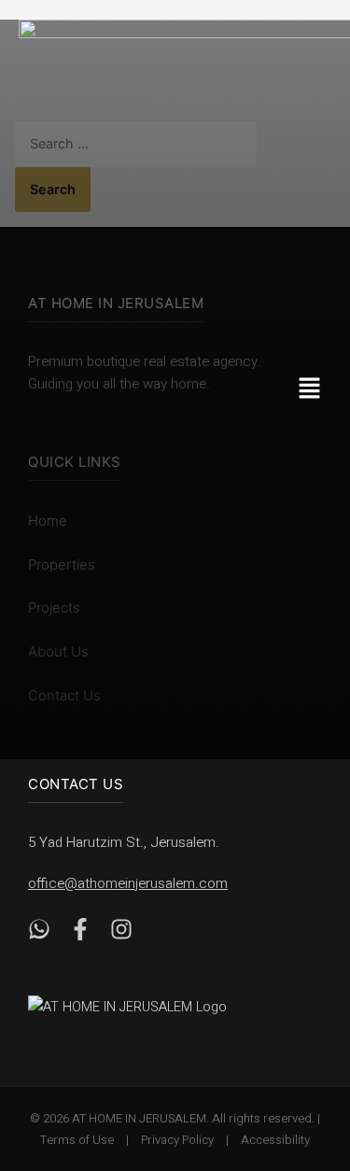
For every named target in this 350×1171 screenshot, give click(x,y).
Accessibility (275, 1140)
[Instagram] (121, 933)
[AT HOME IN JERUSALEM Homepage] (149, 1007)
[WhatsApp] (39, 933)
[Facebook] (80, 933)
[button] (315, 390)
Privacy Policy (177, 1140)
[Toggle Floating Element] (305, 1052)
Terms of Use (77, 1140)
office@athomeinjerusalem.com (128, 883)
